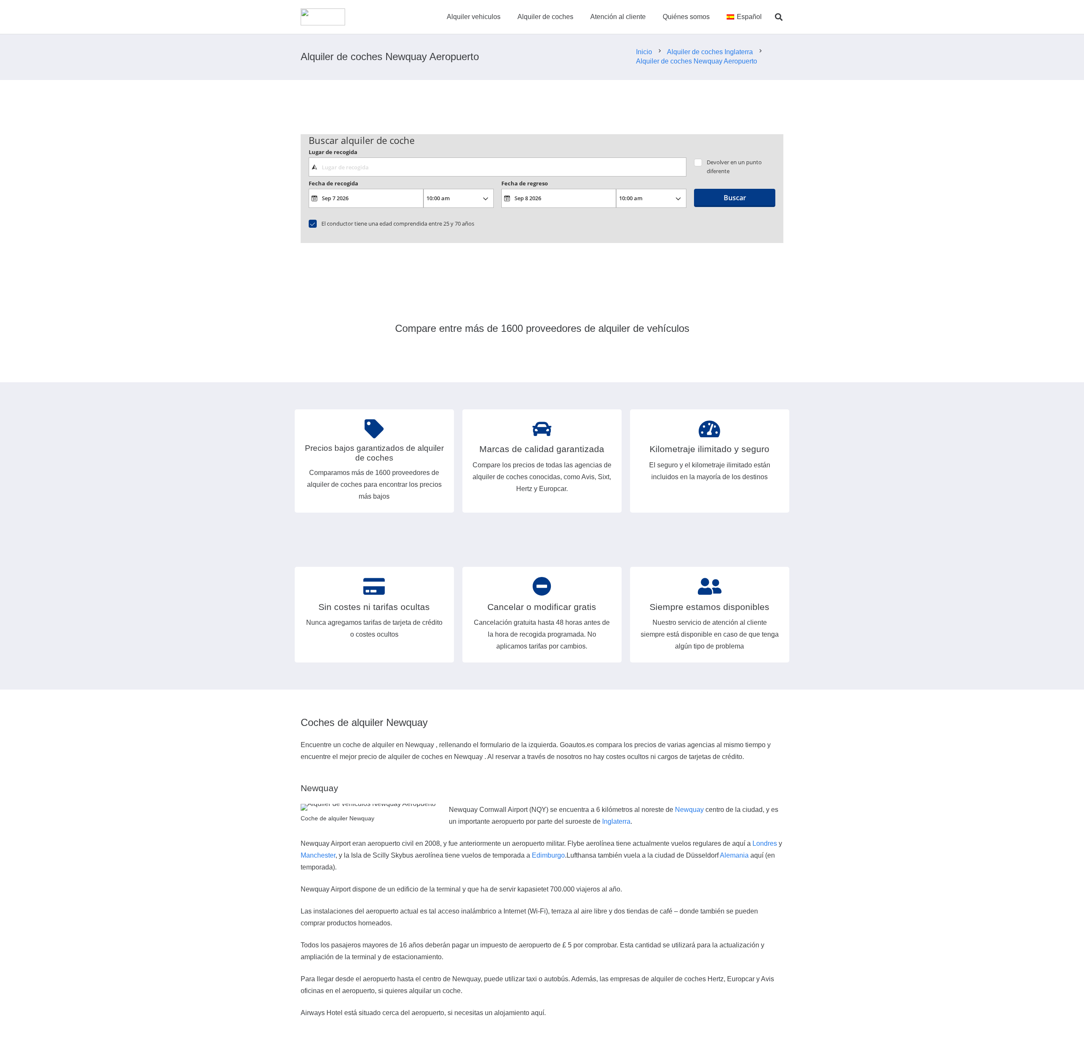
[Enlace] (323, 16)
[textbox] (497, 166)
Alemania (734, 855)
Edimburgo (548, 855)
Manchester (318, 855)
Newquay (689, 809)
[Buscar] (778, 17)
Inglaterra (616, 821)
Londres (764, 843)
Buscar (735, 197)
